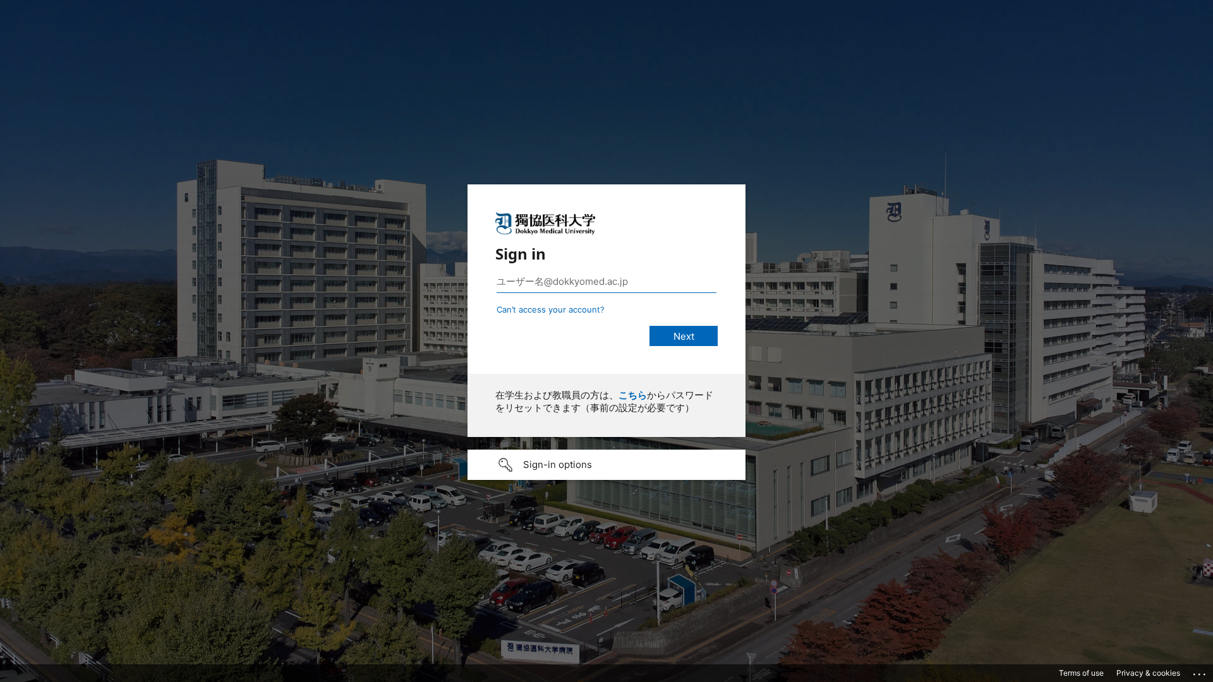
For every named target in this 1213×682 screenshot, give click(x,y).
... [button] (1200, 671)
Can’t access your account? (551, 309)
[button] (606, 465)
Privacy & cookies (1148, 673)
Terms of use (1081, 673)
